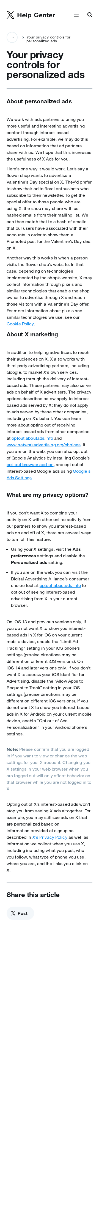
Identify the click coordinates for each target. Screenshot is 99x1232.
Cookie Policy (20, 323)
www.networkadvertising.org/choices (44, 444)
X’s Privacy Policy (49, 837)
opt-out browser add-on (30, 464)
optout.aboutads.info (32, 438)
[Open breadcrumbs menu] (12, 37)
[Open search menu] (89, 15)
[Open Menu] (76, 15)
